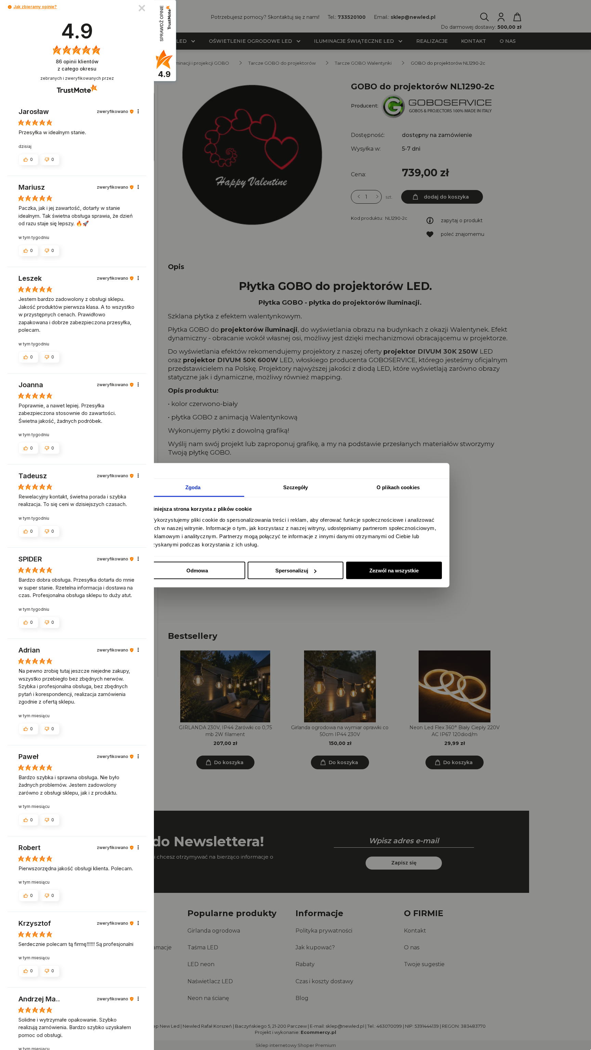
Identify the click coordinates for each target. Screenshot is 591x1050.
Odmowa (197, 570)
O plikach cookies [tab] (398, 487)
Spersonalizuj (291, 570)
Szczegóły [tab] (295, 487)
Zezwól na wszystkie (394, 570)
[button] (10, 7)
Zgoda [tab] (193, 487)
